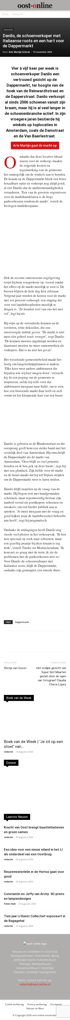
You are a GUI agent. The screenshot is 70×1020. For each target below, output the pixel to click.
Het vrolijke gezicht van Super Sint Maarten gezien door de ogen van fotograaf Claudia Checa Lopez (51, 676)
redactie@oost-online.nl (35, 984)
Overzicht (18, 14)
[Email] (38, 644)
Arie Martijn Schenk (19, 51)
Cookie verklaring (14, 1004)
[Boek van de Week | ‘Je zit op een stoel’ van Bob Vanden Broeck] (35, 721)
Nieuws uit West (35, 1008)
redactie (8, 751)
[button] (6, 5)
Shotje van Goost (15, 668)
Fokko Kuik (10, 903)
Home (5, 14)
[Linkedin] (29, 644)
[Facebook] (20, 644)
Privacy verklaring (37, 1004)
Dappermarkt (22, 622)
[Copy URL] (47, 644)
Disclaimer (56, 1004)
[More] (56, 644)
